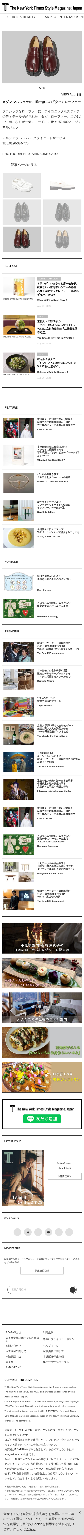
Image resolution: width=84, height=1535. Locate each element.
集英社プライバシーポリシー (60, 1339)
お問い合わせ (13, 1345)
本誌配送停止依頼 (53, 1356)
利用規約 (48, 1332)
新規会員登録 (42, 1270)
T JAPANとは (13, 1332)
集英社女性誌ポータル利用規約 (22, 1339)
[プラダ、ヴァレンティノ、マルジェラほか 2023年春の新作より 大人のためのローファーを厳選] (42, 165)
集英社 (9, 1361)
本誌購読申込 (65, 1176)
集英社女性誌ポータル (56, 1361)
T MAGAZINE (13, 1367)
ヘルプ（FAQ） (52, 1345)
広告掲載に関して (16, 1351)
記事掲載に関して (53, 1351)
